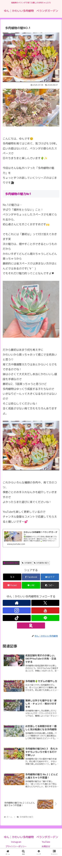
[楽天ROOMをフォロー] (31, 626)
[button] (55, 577)
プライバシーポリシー (16, 846)
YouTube (46, 841)
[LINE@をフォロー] (45, 618)
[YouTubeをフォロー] (45, 610)
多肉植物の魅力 (12, 563)
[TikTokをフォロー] (17, 618)
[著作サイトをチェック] (17, 603)
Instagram (16, 841)
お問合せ (46, 846)
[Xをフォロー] (45, 603)
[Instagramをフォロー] (17, 610)
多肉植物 (27, 563)
